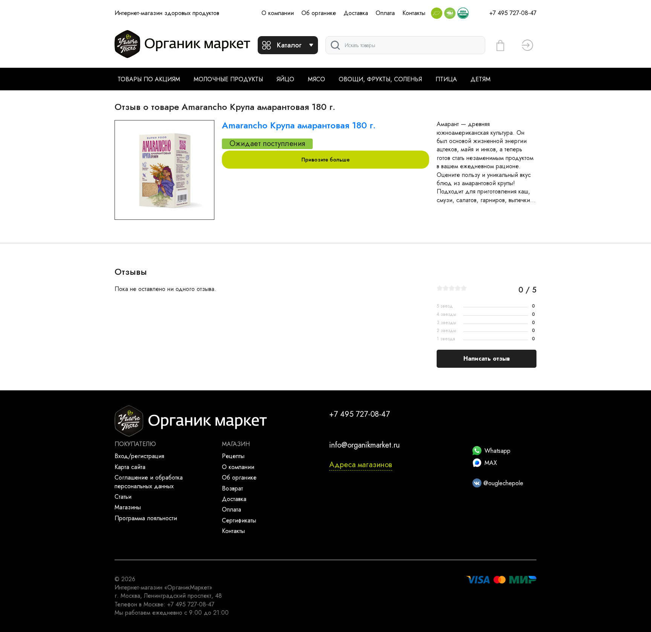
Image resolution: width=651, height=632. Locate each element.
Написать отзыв (486, 358)
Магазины (128, 507)
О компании (277, 13)
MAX (490, 462)
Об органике (318, 13)
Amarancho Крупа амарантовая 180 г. (299, 125)
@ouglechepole (502, 483)
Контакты (413, 13)
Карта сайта (130, 467)
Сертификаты (239, 520)
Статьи (123, 496)
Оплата (385, 13)
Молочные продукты (228, 79)
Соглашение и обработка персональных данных (149, 481)
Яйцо (285, 79)
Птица (446, 79)
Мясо (316, 79)
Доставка (356, 13)
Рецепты (233, 456)
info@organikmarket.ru (364, 445)
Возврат (232, 488)
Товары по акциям (149, 79)
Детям (481, 79)
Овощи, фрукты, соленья (380, 79)
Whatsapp (497, 450)
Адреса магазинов (360, 464)
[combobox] (405, 45)
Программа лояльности (146, 518)
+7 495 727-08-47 (512, 13)
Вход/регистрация (139, 456)
